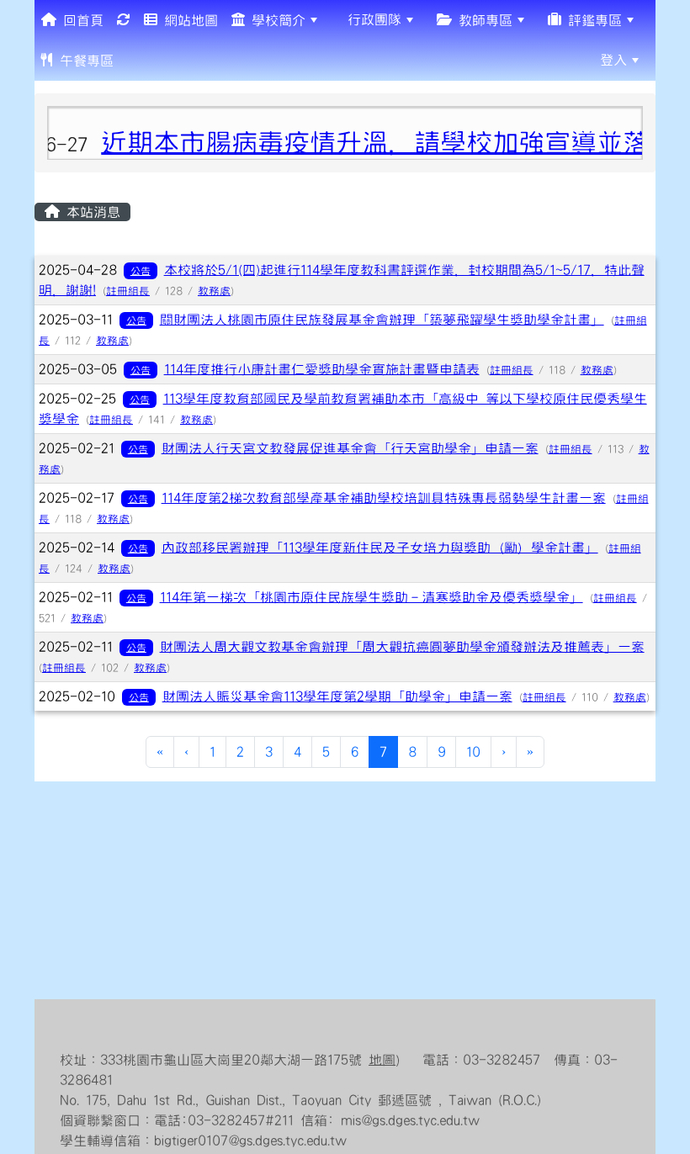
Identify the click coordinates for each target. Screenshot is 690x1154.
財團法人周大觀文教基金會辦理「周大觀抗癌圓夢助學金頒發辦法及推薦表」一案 (402, 647)
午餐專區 (83, 60)
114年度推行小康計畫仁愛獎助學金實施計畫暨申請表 (322, 369)
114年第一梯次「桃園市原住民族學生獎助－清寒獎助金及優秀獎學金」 (371, 597)
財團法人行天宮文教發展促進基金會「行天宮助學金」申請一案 (350, 448)
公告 (140, 271)
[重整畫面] (123, 20)
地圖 (382, 1060)
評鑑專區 (591, 20)
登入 (613, 59)
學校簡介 (275, 20)
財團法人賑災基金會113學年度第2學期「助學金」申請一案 (337, 696)
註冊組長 (128, 291)
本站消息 (90, 212)
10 (473, 752)
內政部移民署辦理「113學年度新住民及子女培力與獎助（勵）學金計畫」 (380, 547)
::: (133, 60)
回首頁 (80, 20)
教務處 (214, 291)
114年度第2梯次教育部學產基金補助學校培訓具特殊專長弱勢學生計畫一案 (384, 498)
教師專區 (482, 20)
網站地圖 (187, 20)
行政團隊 (371, 19)
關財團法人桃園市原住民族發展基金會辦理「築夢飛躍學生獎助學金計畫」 (382, 319)
